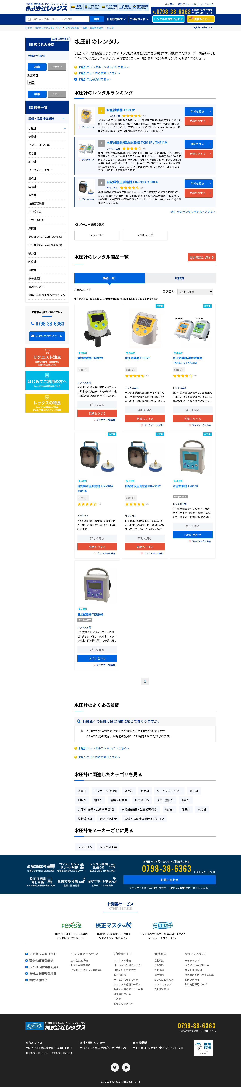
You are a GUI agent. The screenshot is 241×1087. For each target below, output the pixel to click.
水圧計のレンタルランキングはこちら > (103, 67)
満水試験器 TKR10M (90, 614)
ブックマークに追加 (106, 419)
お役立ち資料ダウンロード (128, 989)
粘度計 (186, 809)
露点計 (194, 791)
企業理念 (159, 965)
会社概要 (159, 960)
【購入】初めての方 (125, 970)
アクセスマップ (162, 984)
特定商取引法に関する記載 (199, 974)
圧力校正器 (142, 800)
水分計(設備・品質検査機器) (140, 809)
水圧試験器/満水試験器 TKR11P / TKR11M (137, 142)
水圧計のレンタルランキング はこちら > (103, 748)
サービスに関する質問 (126, 979)
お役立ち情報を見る (42, 973)
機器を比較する (204, 257)
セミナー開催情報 (80, 965)
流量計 (82, 791)
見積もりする (197, 121)
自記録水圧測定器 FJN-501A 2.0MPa (132, 182)
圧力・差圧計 (165, 800)
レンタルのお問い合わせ (168, 19)
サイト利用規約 (193, 970)
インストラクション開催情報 (86, 970)
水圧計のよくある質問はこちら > (99, 73)
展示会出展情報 (79, 960)
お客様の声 (120, 974)
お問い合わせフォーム (49, 336)
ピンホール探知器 (105, 791)
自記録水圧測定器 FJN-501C (143, 486)
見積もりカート (202, 18)
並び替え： (170, 291)
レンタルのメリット (42, 954)
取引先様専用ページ (196, 984)
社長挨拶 (159, 970)
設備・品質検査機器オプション (144, 819)
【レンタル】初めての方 (127, 965)
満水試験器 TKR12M (90, 358)
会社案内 (169, 4)
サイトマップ (192, 960)
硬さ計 (128, 791)
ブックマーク (207, 4)
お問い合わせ (192, 535)
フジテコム (112, 188)
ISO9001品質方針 (163, 979)
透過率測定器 (108, 819)
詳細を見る (197, 111)
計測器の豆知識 (122, 994)
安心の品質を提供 (41, 960)
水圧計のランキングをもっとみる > (193, 212)
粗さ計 (98, 800)
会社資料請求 (161, 989)
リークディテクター (169, 791)
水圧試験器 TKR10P (185, 486)
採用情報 (159, 974)
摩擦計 (186, 800)
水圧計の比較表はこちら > (94, 79)
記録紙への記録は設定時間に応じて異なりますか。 (122, 721)
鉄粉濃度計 (85, 819)
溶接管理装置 (118, 800)
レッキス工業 (113, 115)
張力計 (169, 809)
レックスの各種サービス (127, 984)
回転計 (82, 800)
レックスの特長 (122, 960)
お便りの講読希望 (123, 1003)
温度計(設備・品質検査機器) (96, 809)
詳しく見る (97, 405)
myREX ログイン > (202, 27)
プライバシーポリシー (197, 965)
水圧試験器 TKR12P (121, 109)
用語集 (117, 999)
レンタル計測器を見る (44, 967)
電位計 (202, 809)
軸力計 (145, 791)
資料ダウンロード (187, 4)
